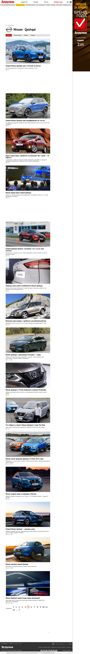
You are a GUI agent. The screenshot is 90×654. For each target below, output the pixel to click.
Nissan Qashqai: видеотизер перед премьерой (23, 598)
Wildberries (54, 647)
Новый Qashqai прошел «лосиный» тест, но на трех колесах (25, 250)
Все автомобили (10, 25)
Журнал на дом (20, 5)
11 (46, 607)
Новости (24, 2)
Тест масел (59, 5)
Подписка (68, 647)
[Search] (70, 644)
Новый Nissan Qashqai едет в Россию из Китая (23, 66)
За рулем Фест (4, 643)
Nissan (18, 29)
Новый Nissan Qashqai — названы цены (20, 529)
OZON (48, 647)
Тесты (46, 2)
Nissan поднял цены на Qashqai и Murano (21, 494)
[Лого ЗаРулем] (7, 2)
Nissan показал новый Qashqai (17, 564)
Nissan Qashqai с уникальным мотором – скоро (23, 355)
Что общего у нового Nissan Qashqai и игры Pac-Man (25, 425)
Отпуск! (48, 5)
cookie (39, 652)
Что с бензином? (40, 5)
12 (14, 610)
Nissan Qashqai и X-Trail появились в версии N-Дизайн (26, 390)
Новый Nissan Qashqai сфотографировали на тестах (25, 120)
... (16, 610)
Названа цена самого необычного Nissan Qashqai (24, 286)
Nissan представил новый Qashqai (18, 193)
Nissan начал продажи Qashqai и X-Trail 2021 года (24, 459)
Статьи (35, 2)
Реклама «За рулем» (66, 650)
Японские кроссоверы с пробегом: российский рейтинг (26, 321)
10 (43, 607)
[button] (69, 652)
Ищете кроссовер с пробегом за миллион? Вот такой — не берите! (27, 157)
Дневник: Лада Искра (68, 5)
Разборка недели (30, 5)
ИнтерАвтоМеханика (9, 5)
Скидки (53, 5)
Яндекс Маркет (62, 647)
